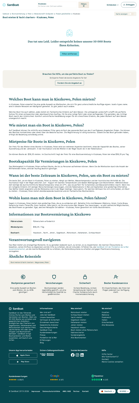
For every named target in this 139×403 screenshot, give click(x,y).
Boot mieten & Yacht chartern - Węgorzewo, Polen (30, 262)
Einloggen (130, 4)
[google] (54, 376)
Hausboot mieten (78, 327)
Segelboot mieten (78, 320)
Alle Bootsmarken (78, 338)
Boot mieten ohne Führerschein (84, 330)
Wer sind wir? (45, 312)
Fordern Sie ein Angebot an (69, 83)
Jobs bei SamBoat (47, 315)
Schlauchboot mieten (80, 315)
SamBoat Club (46, 330)
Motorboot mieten (79, 312)
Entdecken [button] (111, 4)
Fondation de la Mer (48, 338)
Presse (42, 335)
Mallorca (105, 315)
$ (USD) (123, 391)
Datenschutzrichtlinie (51, 391)
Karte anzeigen (121, 14)
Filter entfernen (69, 53)
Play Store (25, 361)
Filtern (83, 4)
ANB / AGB (67, 391)
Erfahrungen (45, 340)
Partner (76, 391)
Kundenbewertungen (48, 332)
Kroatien (105, 312)
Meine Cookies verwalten (112, 362)
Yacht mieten (76, 317)
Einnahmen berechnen (49, 322)
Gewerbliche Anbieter (49, 325)
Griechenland (107, 322)
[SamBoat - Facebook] (73, 355)
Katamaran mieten (79, 322)
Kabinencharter (77, 332)
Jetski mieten (77, 325)
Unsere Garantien (47, 317)
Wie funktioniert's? (110, 357)
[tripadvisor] (97, 376)
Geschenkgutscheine (48, 327)
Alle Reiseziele (108, 325)
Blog (42, 343)
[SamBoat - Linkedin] (82, 355)
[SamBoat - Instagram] (77, 355)
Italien (104, 320)
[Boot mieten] (11, 4)
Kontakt (105, 359)
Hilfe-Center (107, 354)
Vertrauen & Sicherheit (50, 320)
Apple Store (25, 355)
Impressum (35, 391)
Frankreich (106, 317)
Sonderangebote (78, 335)
